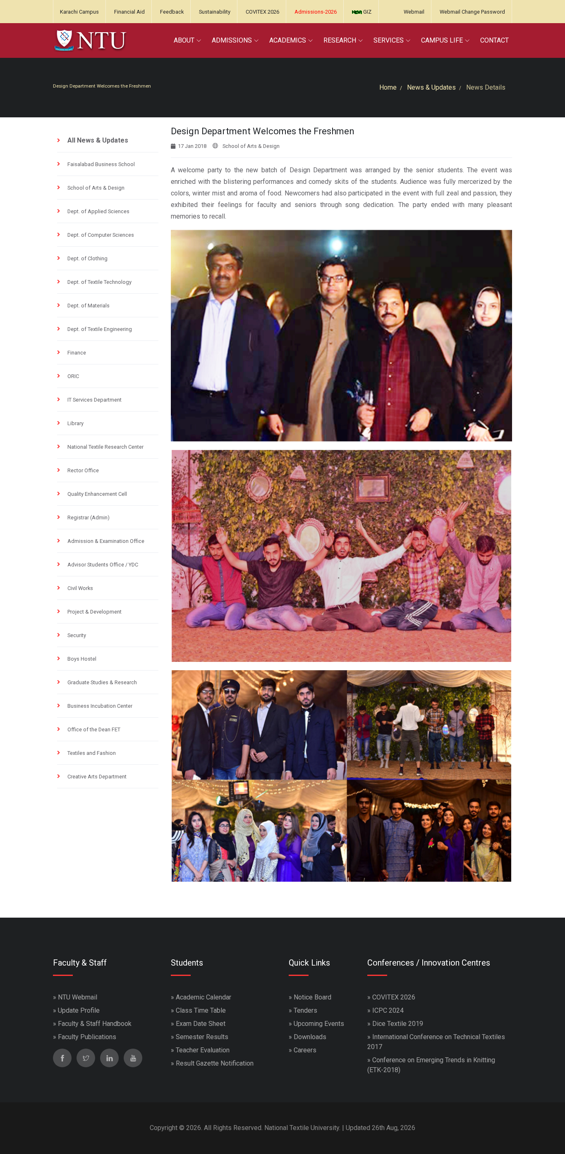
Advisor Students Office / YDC (102, 565)
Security (76, 635)
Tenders (305, 1010)
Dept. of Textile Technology (99, 282)
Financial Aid (129, 12)
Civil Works (80, 588)
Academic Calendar (203, 997)
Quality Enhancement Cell (97, 494)
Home (388, 87)
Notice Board (312, 997)
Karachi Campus (79, 12)
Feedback (172, 12)
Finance (76, 353)
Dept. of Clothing (87, 258)
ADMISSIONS (232, 40)
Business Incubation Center (99, 706)
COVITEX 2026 (262, 12)
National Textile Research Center (105, 447)
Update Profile (79, 1010)
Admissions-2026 (315, 12)
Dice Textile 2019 (397, 1024)
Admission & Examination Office (105, 541)
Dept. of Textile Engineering (99, 329)
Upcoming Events (319, 1024)
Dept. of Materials (88, 305)
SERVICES (388, 40)
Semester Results (202, 1037)
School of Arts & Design (95, 188)
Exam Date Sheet (200, 1024)
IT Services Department (94, 400)
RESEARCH (339, 40)
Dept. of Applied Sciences (98, 211)
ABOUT (184, 40)
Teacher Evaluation (203, 1050)
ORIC (73, 376)
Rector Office (83, 470)
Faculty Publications (87, 1037)
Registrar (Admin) (88, 517)
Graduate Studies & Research (102, 682)
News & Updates (431, 87)
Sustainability (214, 12)
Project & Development (94, 612)
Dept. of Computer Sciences (100, 235)
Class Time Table (201, 1010)
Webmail (414, 12)
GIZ (366, 12)
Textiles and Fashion (91, 753)
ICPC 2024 (388, 1010)
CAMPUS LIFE (442, 40)
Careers (305, 1050)
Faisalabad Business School (101, 164)
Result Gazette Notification (215, 1063)
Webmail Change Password (472, 12)
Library (75, 423)
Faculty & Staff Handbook (95, 1024)
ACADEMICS (287, 40)
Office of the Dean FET (93, 729)
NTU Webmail (77, 997)
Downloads (310, 1037)
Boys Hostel (81, 659)
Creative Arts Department (97, 776)
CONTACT (494, 40)
